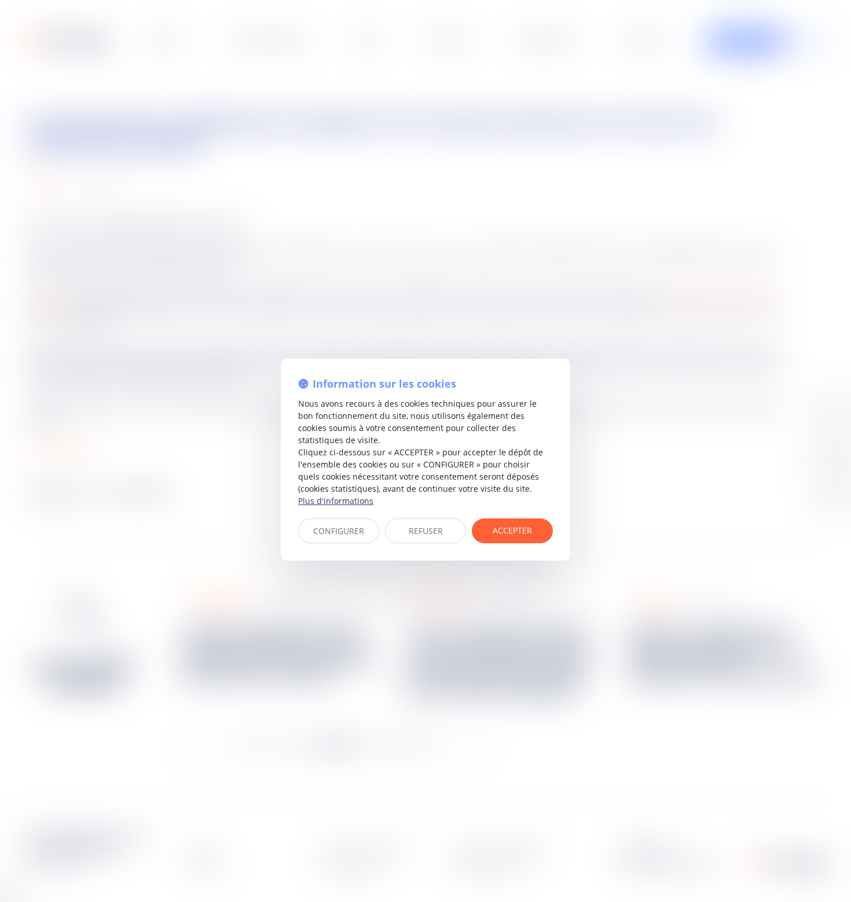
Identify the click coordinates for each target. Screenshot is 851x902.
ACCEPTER (512, 530)
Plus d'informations (335, 500)
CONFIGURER (338, 530)
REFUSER (426, 530)
